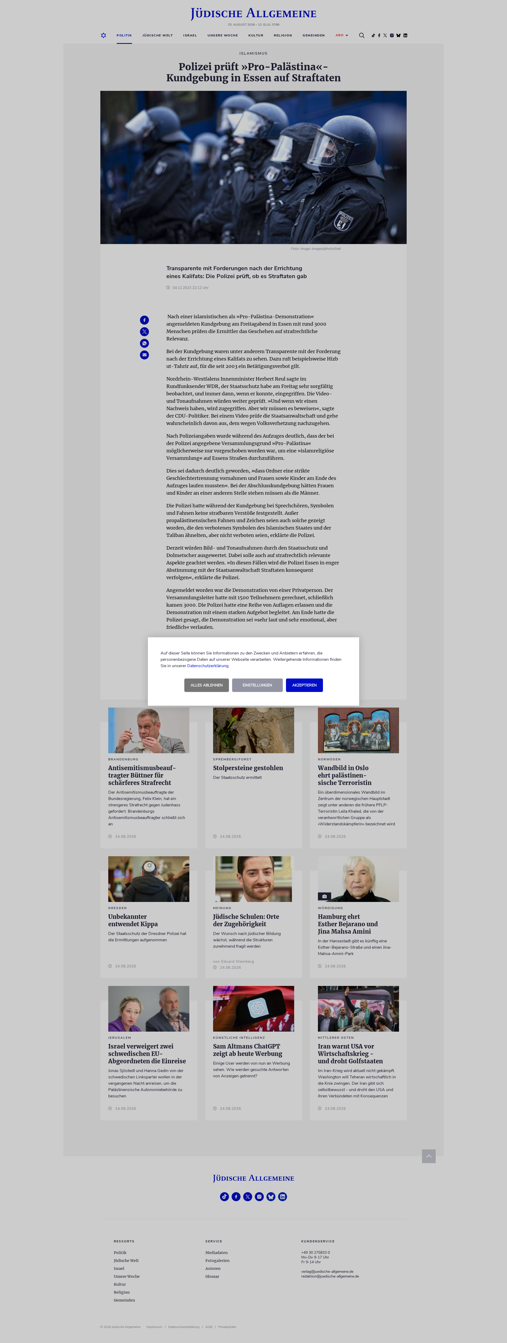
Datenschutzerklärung (207, 666)
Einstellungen (257, 685)
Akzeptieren (304, 685)
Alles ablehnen (207, 685)
